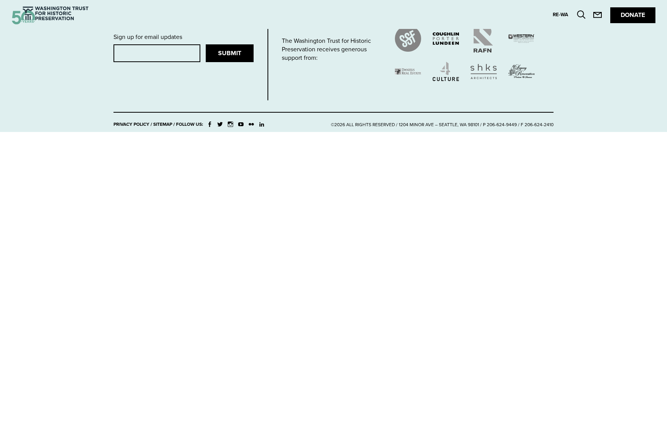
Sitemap (162, 124)
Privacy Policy (131, 124)
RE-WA (560, 15)
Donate (633, 15)
